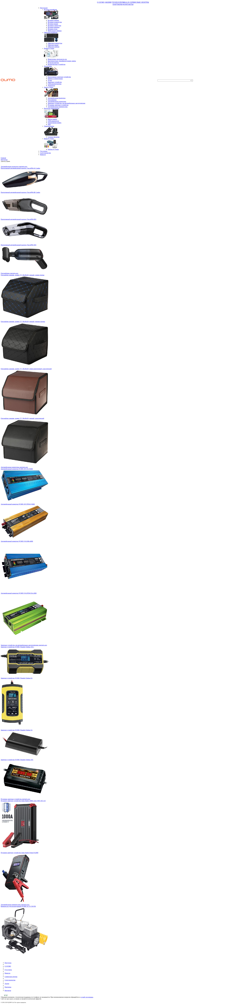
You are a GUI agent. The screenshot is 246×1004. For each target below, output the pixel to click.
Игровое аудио (52, 29)
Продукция (43, 8)
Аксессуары (48, 66)
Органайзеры (52, 100)
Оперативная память (54, 122)
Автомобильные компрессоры (58, 107)
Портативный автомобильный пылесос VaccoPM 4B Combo (20, 192)
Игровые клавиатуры (55, 22)
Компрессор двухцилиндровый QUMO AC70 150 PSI (18, 906)
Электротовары (49, 126)
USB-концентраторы (54, 84)
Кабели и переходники (55, 78)
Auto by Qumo (48, 87)
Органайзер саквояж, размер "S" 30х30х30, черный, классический (22, 418)
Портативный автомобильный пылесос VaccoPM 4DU (18, 219)
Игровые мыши (53, 24)
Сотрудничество (45, 153)
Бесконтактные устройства (56, 64)
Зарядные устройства (55, 82)
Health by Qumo (49, 48)
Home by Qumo (49, 138)
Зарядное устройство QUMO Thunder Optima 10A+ (17, 647)
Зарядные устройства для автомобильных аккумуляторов (66, 103)
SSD (49, 124)
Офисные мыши (53, 45)
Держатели (51, 85)
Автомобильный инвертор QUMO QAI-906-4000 (17, 541)
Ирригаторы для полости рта (57, 59)
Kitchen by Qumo (53, 149)
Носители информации (51, 108)
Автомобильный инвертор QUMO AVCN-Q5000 (17, 469)
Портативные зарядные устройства (59, 77)
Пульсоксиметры (53, 62)
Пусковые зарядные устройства (58, 105)
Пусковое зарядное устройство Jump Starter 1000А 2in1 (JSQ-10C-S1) (23, 801)
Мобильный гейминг (55, 31)
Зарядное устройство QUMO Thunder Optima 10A (17, 760)
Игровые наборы (53, 20)
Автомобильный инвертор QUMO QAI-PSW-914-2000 (19, 593)
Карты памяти (52, 119)
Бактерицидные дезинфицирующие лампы (62, 61)
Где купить (43, 151)
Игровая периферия (50, 9)
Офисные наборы (53, 47)
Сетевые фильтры (53, 137)
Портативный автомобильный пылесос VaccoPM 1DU (18, 245)
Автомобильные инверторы (57, 101)
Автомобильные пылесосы (56, 98)
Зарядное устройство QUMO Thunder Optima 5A (16, 730)
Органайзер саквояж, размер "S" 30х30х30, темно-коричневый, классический (26, 369)
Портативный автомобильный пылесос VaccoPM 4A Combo (20, 168)
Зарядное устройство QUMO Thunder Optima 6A (16, 678)
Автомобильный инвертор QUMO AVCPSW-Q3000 (18, 504)
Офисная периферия (50, 32)
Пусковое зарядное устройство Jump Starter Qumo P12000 (19, 852)
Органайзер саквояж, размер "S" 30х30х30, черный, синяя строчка (22, 275)
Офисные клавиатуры (55, 43)
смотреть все (23, 166)
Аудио (50, 80)
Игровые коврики (53, 27)
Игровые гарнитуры (54, 25)
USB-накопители (53, 121)
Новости (43, 154)
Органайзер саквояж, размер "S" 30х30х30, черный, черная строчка (23, 321)
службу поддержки (87, 997)
